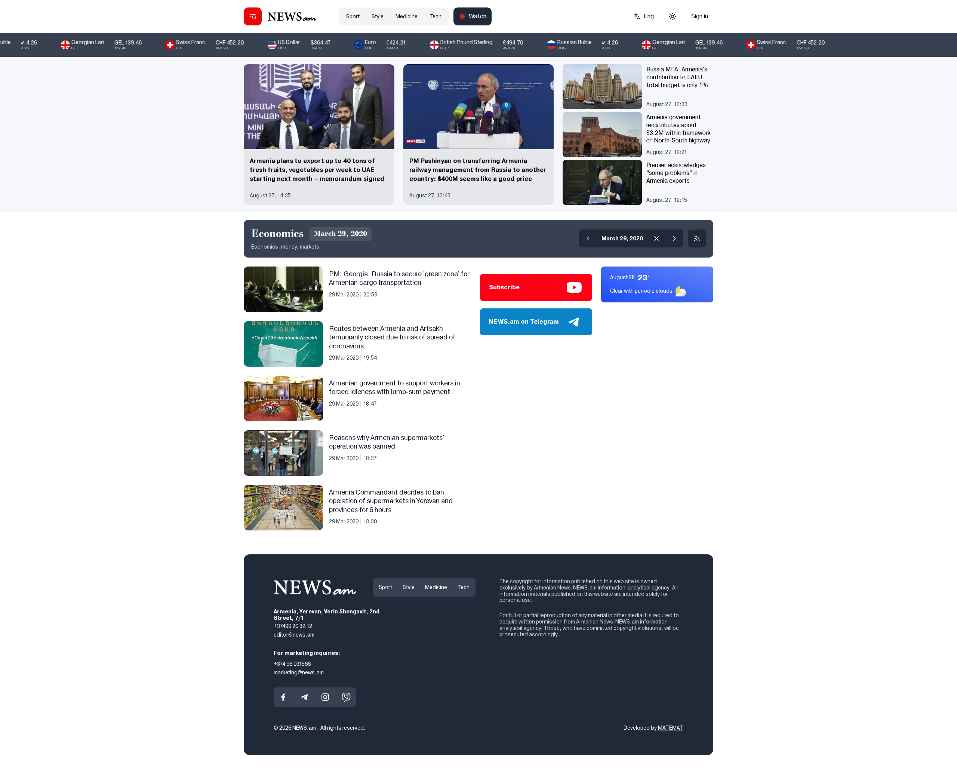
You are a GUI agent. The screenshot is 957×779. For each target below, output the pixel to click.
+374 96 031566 (292, 664)
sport (353, 16)
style (378, 16)
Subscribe (504, 287)
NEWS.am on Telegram (524, 321)
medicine (407, 16)
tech (435, 16)
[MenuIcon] (253, 16)
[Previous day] (588, 238)
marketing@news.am (299, 672)
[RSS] (697, 238)
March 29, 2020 (622, 238)
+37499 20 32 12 (293, 626)
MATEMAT (670, 728)
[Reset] (656, 238)
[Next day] (674, 238)
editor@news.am (294, 635)
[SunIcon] (672, 16)
